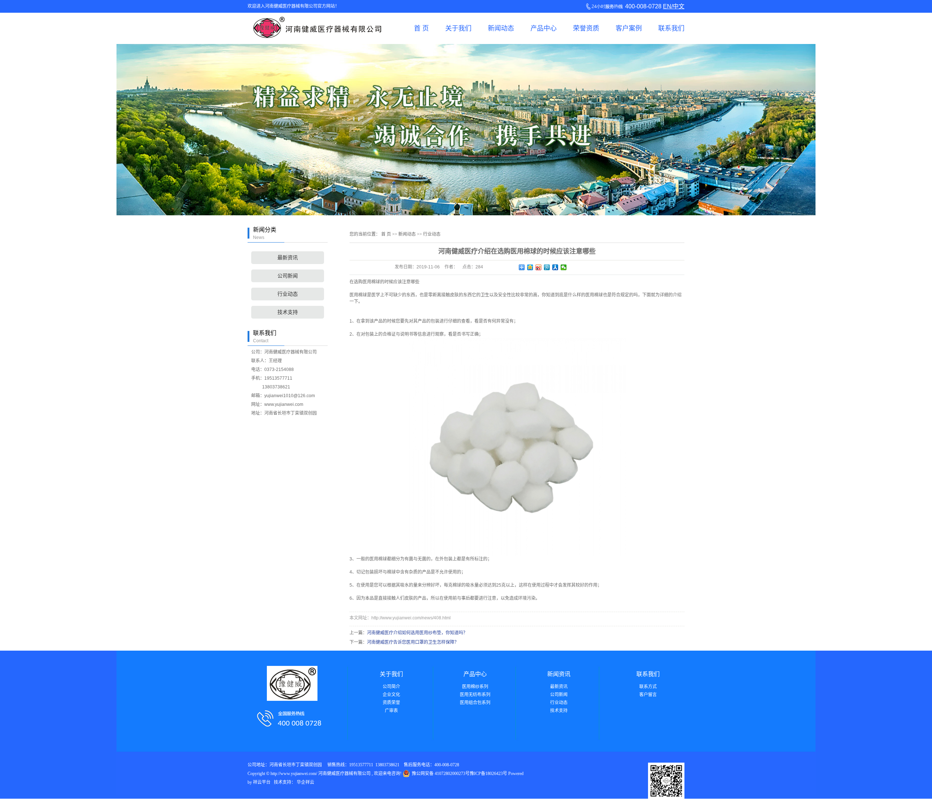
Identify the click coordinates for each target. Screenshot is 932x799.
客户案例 (629, 28)
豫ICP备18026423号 (488, 773)
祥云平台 (261, 782)
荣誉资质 (586, 28)
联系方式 (648, 686)
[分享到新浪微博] (539, 267)
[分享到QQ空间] (530, 267)
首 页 (421, 28)
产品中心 (543, 28)
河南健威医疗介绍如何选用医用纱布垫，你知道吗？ (417, 632)
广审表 (391, 710)
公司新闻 (287, 276)
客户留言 (648, 694)
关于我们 (458, 28)
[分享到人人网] (555, 267)
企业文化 (391, 694)
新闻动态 (501, 28)
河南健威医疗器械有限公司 (290, 352)
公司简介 (391, 686)
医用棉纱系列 (475, 686)
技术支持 (287, 312)
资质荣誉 (391, 702)
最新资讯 (287, 257)
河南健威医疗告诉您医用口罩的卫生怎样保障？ (413, 642)
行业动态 (287, 294)
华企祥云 (305, 782)
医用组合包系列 (475, 702)
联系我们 (671, 28)
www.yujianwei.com (283, 404)
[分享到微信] (564, 267)
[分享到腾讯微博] (547, 267)
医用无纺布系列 (475, 694)
